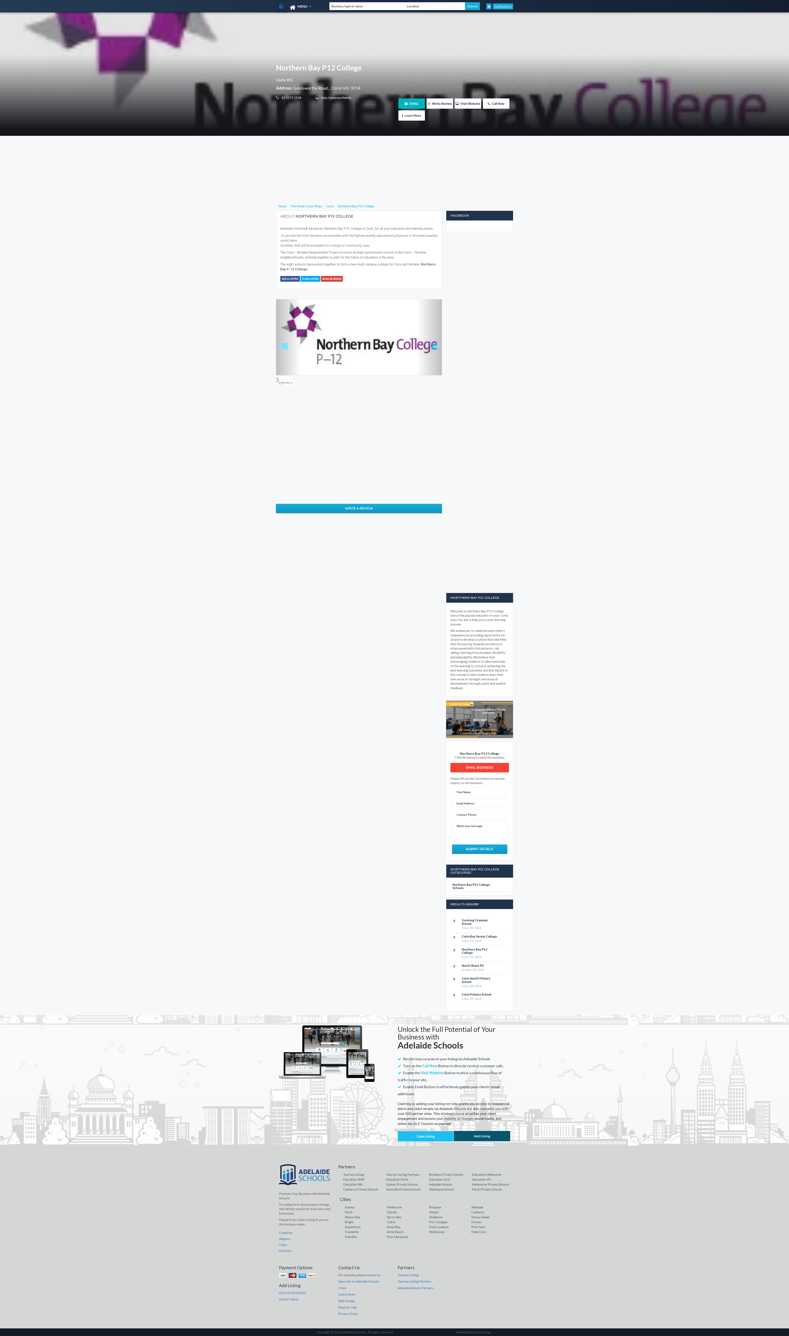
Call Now (497, 103)
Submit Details (479, 849)
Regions (284, 1239)
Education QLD (439, 1179)
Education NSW (354, 1179)
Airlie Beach (395, 1232)
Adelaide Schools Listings (473, 1332)
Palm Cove (478, 1232)
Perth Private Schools (487, 1189)
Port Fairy (478, 1227)
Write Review (441, 103)
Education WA (352, 1184)
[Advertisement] (394, 175)
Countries (286, 1232)
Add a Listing (290, 278)
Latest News (346, 1294)
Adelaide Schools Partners (416, 1288)
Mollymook (436, 1232)
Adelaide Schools (440, 1184)
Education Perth (397, 1179)
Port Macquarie (397, 1237)
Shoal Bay (393, 1227)
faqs (354, 1307)
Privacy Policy (348, 1313)
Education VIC (481, 1179)
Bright (349, 1222)
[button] (288, 337)
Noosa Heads (480, 1217)
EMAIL (414, 103)
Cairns (391, 1222)
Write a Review (359, 508)
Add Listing (482, 1136)
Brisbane (435, 1207)
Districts (285, 1251)
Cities (283, 1245)
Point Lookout (439, 1227)
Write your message (469, 826)
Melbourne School (441, 1189)
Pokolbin (351, 1237)
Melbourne (394, 1207)
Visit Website (470, 103)
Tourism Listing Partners (403, 1174)
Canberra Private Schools (360, 1189)
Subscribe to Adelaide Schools (358, 1281)
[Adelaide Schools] (299, 7)
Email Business (331, 278)
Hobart (434, 1212)
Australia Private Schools (403, 1189)
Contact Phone (466, 814)
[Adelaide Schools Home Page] (488, 6)
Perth (349, 1212)
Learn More (412, 115)
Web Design (346, 1301)
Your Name (464, 792)
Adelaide (477, 1207)
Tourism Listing (353, 1174)
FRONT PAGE (288, 1299)
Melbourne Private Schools (490, 1184)
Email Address (466, 803)
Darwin (392, 1212)
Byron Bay (394, 1217)
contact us (373, 1275)
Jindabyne (436, 1217)
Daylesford (352, 1227)
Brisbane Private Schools (446, 1174)
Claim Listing (310, 278)
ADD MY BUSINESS (292, 1293)
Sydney (350, 1207)
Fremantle (352, 1232)
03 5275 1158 (291, 97)
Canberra (477, 1212)
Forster (476, 1222)
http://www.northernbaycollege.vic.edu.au (349, 97)
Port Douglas (438, 1222)
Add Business (503, 6)
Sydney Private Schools (402, 1184)
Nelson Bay (352, 1217)
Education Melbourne (486, 1174)
